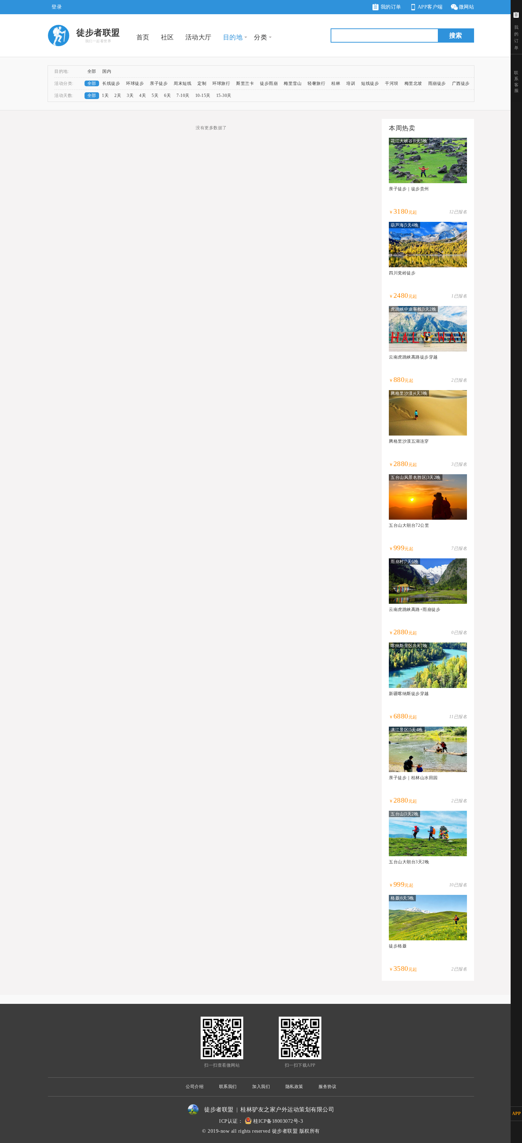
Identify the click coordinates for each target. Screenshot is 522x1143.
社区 (167, 37)
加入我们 (261, 1086)
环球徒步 (135, 83)
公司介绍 (194, 1086)
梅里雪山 (292, 83)
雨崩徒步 (437, 83)
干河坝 (391, 83)
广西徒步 (461, 83)
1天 (105, 95)
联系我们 (228, 1086)
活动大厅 (198, 37)
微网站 (466, 7)
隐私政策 (294, 1086)
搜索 (455, 35)
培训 (350, 83)
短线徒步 (370, 83)
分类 (260, 37)
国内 (106, 71)
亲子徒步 (159, 83)
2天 (117, 95)
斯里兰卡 (245, 83)
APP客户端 (430, 7)
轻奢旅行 (316, 83)
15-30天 (224, 95)
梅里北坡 (413, 83)
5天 (155, 95)
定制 (201, 83)
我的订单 (390, 7)
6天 (167, 95)
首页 (142, 37)
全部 (91, 71)
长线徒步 (111, 83)
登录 (56, 7)
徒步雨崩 (269, 83)
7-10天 (183, 95)
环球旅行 (221, 83)
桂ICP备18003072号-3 (278, 1121)
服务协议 (327, 1086)
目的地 (233, 37)
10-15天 (203, 95)
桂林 (335, 83)
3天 (130, 95)
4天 (142, 95)
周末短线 (182, 83)
